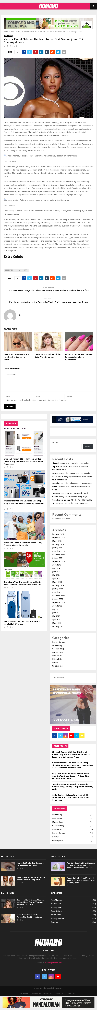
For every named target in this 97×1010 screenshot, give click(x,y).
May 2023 (56, 616)
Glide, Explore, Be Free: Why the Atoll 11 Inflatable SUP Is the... (22, 623)
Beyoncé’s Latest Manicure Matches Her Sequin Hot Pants (16, 357)
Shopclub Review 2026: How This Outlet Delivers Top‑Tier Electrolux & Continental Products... (23, 461)
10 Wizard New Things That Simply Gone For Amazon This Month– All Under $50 (49, 290)
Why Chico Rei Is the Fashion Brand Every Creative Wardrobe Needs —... (23, 544)
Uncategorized (57, 666)
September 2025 (58, 538)
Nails (18, 270)
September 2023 (58, 602)
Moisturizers (57, 656)
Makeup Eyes (57, 652)
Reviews (55, 662)
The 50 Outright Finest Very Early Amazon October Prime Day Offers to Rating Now (81, 880)
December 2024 (58, 551)
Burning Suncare (58, 642)
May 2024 (56, 575)
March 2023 (57, 623)
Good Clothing (58, 649)
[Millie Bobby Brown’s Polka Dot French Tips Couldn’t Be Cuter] (8, 918)
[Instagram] (51, 976)
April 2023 (56, 620)
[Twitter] (44, 976)
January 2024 (57, 589)
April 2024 (56, 579)
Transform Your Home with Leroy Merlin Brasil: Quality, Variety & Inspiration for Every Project (72, 786)
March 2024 (57, 582)
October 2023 (57, 599)
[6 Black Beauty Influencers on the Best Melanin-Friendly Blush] (8, 881)
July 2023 (56, 609)
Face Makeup (57, 645)
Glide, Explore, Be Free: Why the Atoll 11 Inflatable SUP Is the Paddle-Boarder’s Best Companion (71, 797)
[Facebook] (37, 976)
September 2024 (58, 561)
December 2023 (58, 592)
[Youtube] (58, 976)
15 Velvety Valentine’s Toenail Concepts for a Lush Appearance (79, 357)
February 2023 (58, 626)
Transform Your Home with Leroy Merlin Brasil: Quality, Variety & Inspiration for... (23, 583)
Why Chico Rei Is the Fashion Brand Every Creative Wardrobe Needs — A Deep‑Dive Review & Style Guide (72, 486)
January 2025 (57, 548)
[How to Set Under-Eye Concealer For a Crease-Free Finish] (8, 866)
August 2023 (57, 606)
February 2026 (58, 534)
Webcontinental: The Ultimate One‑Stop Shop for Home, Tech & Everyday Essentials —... (24, 503)
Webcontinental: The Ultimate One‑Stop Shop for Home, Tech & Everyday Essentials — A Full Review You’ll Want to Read (72, 476)
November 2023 (58, 596)
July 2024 (56, 568)
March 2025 (57, 541)
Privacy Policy (59, 993)
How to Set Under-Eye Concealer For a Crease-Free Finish (30, 864)
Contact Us (71, 993)
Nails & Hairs (8, 35)
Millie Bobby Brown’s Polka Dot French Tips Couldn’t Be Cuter (29, 916)
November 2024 (58, 555)
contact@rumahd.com (53, 963)
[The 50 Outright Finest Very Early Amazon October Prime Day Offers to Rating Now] (58, 881)
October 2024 (57, 558)
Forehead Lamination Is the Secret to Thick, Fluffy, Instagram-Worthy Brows (48, 302)
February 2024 (58, 585)
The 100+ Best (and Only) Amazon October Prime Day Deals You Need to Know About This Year (81, 865)
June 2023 (56, 613)
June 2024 (56, 572)
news (25, 270)
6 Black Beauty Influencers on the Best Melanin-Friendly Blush (31, 878)
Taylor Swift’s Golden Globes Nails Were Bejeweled (47, 356)
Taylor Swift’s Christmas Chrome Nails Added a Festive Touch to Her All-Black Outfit (30, 902)
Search (55, 442)
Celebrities (9, 270)
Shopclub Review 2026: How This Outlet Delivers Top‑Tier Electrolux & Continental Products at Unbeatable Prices (71, 466)
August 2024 (57, 565)
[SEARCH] (90, 677)
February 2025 (58, 544)
